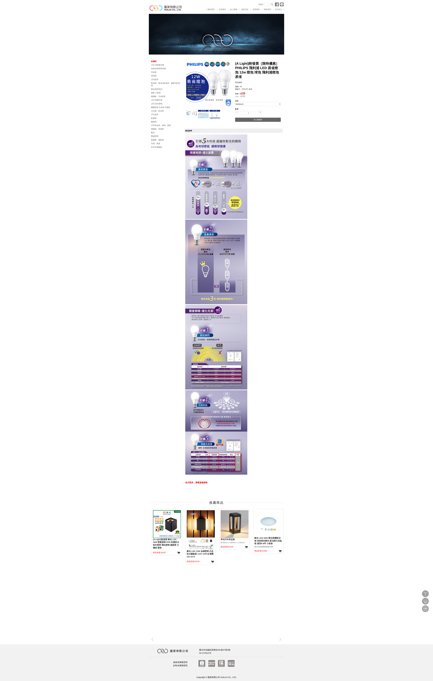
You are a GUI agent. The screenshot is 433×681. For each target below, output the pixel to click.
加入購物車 (258, 120)
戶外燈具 (154, 115)
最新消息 (245, 9)
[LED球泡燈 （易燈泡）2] (203, 114)
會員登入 (278, 9)
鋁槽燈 (154, 61)
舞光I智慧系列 (156, 89)
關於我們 (211, 9)
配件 (153, 133)
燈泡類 (154, 76)
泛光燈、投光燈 (157, 111)
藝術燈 (154, 122)
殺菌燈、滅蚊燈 (157, 140)
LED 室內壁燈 (156, 104)
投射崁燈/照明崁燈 (158, 69)
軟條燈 (154, 118)
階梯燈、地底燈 (157, 129)
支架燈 (154, 72)
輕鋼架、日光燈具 (158, 96)
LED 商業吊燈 (156, 100)
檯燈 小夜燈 (156, 93)
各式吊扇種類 (156, 147)
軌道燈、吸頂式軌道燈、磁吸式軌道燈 (165, 84)
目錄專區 (222, 9)
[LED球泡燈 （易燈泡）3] (214, 114)
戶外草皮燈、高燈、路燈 (161, 125)
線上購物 (233, 9)
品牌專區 (256, 9)
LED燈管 (154, 79)
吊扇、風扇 (155, 143)
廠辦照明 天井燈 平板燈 (160, 107)
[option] (192, 113)
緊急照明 (154, 136)
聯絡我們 (267, 9)
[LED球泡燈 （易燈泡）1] (191, 113)
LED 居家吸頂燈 (157, 65)
